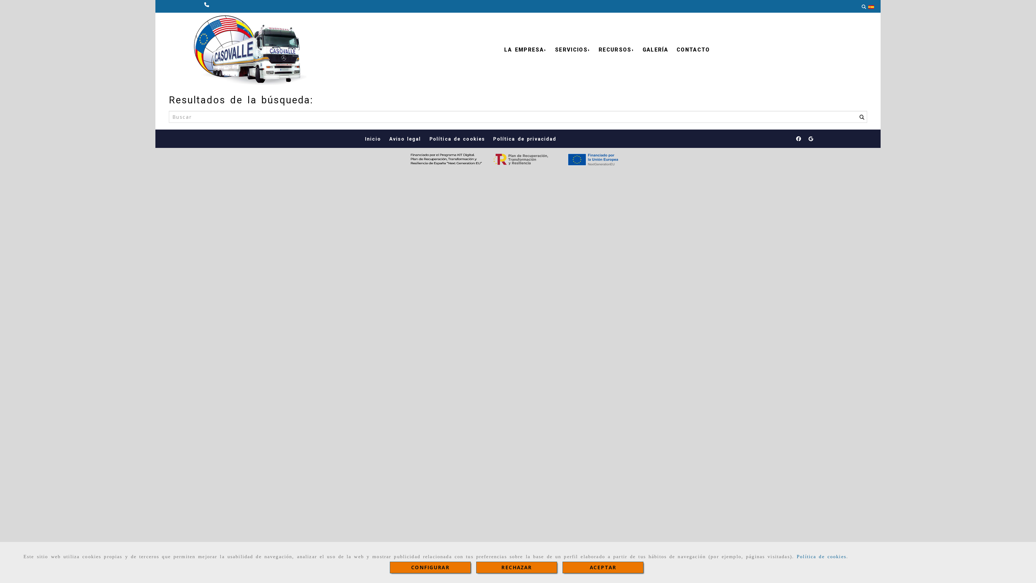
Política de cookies (821, 556)
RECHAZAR (516, 567)
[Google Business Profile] (811, 138)
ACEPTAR (603, 567)
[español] (871, 6)
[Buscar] (864, 6)
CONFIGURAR (430, 567)
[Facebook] (798, 138)
